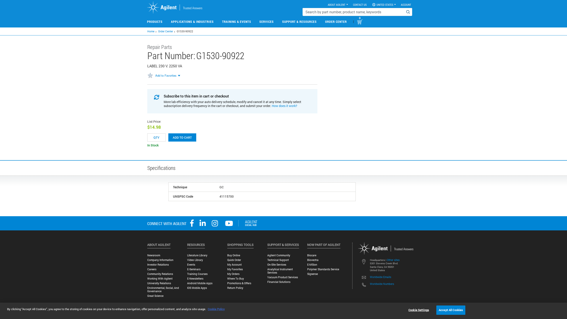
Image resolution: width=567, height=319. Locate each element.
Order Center (336, 21)
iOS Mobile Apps (197, 288)
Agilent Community (278, 255)
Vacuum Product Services (282, 277)
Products (155, 21)
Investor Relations (158, 264)
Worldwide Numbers (382, 284)
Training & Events (236, 21)
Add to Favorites (166, 75)
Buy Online (233, 255)
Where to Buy (235, 278)
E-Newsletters (195, 278)
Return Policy (235, 288)
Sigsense (312, 274)
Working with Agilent (160, 278)
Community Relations (160, 274)
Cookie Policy (216, 309)
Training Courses (197, 274)
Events (191, 264)
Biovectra (312, 260)
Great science (155, 296)
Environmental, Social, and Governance (163, 289)
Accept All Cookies (451, 310)
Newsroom (153, 255)
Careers (151, 269)
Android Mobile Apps (199, 283)
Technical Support (278, 260)
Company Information (160, 260)
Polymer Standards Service (323, 269)
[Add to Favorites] (150, 76)
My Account (234, 264)
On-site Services (276, 264)
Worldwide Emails (380, 277)
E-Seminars (193, 269)
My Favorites (235, 269)
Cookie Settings (418, 310)
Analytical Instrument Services (280, 271)
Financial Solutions (278, 282)
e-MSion (312, 264)
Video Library (195, 260)
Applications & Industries (192, 21)
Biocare (311, 255)
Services (266, 21)
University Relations (159, 283)
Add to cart (182, 137)
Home (150, 31)
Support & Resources (299, 21)
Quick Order (234, 260)
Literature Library (197, 255)
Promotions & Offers (239, 283)
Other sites (393, 260)
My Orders (233, 274)
